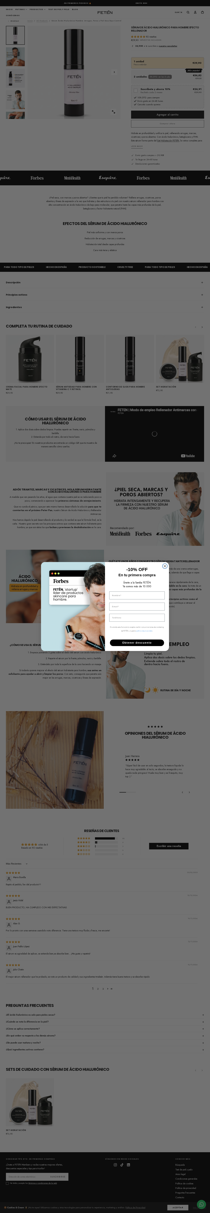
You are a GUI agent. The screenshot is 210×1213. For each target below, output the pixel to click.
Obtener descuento (137, 642)
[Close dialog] (164, 566)
